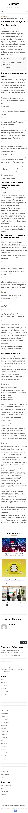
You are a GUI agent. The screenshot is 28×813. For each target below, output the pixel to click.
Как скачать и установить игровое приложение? (11, 66)
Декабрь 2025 (5, 704)
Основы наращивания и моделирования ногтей (14, 665)
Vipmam (14, 3)
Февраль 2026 (5, 698)
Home (2, 16)
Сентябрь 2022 (5, 774)
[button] (24, 58)
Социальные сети (5, 800)
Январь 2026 (4, 701)
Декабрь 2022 (5, 765)
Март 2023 (4, 756)
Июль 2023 (4, 743)
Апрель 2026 (4, 692)
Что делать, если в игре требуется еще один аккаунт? (12, 63)
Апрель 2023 (4, 753)
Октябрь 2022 (4, 771)
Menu (2, 11)
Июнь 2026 (4, 685)
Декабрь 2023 (5, 734)
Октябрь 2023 (4, 737)
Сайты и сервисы (5, 797)
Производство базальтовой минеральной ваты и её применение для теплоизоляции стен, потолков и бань (14, 669)
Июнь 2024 (4, 725)
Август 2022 (4, 777)
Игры (6, 16)
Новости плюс (4, 791)
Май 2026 (3, 688)
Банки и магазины (6, 785)
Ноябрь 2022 (4, 768)
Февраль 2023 (5, 759)
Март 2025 (4, 707)
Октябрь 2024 (4, 722)
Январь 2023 (4, 762)
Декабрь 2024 (5, 716)
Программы (4, 794)
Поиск (2, 640)
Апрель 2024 (4, 731)
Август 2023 (4, 740)
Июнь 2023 (4, 746)
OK (15, 810)
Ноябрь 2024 (4, 719)
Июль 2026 (4, 682)
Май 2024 (3, 728)
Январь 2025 (4, 713)
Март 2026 (4, 695)
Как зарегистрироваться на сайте (11, 61)
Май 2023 (3, 749)
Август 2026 (4, 679)
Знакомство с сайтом (8, 69)
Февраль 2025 (5, 710)
